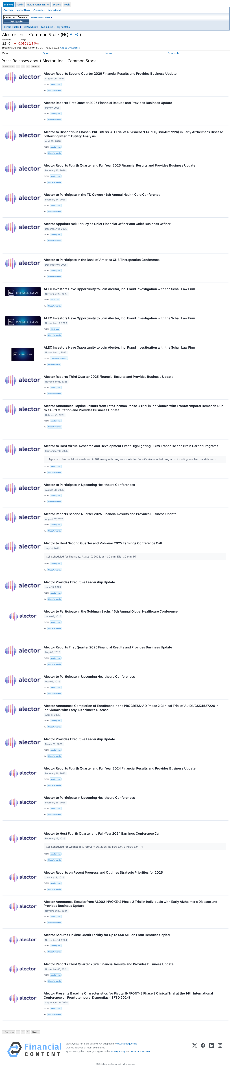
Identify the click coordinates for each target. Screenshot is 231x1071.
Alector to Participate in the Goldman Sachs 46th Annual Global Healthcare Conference (111, 611)
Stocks (20, 4)
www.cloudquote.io (126, 1043)
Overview (8, 10)
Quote (46, 53)
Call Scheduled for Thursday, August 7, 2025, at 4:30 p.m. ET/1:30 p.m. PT (91, 556)
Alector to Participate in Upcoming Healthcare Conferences (89, 485)
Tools (67, 4)
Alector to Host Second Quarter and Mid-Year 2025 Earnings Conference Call (103, 543)
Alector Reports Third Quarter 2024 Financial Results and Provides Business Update (108, 964)
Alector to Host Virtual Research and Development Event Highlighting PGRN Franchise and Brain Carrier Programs (131, 446)
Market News (23, 10)
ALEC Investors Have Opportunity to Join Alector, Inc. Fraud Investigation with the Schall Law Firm (119, 289)
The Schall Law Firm (59, 358)
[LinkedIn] (211, 1049)
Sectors (57, 4)
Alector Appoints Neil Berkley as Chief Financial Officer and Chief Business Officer (107, 224)
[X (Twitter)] (194, 1049)
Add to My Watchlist (70, 47)
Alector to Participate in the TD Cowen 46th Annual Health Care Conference (102, 194)
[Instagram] (220, 1049)
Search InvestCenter (40, 17)
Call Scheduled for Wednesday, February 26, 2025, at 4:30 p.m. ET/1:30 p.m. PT (95, 846)
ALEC (75, 34)
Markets (8, 4)
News (108, 53)
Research (173, 53)
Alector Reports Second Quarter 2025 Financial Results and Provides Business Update (110, 514)
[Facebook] (203, 1049)
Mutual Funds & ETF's (38, 4)
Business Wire (54, 364)
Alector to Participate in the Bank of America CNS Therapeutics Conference (102, 260)
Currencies (38, 10)
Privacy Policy (118, 1051)
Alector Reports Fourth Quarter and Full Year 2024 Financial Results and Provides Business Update (119, 768)
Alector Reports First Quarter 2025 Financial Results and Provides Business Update (108, 647)
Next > (35, 66)
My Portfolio (63, 27)
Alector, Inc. (56, 84)
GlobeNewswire (54, 90)
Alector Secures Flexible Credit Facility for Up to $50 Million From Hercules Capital (107, 935)
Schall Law (55, 300)
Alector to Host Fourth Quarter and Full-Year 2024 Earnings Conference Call (102, 833)
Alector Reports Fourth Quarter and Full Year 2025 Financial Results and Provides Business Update (119, 165)
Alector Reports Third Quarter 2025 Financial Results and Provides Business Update (108, 377)
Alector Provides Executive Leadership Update (79, 582)
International (54, 10)
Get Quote (16, 21)
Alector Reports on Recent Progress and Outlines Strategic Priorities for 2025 (103, 872)
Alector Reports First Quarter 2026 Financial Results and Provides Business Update (108, 103)
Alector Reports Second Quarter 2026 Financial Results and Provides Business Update (110, 73)
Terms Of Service (140, 1051)
